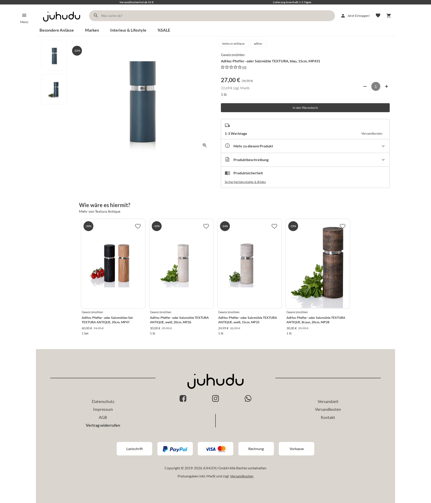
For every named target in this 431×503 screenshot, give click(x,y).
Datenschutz (103, 401)
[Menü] (24, 15)
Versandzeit (328, 401)
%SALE (164, 30)
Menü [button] (24, 22)
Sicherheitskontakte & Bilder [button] (245, 182)
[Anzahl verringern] (365, 86)
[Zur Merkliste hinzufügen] (138, 226)
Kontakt (328, 417)
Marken (92, 30)
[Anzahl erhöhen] (386, 86)
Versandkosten (328, 409)
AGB (103, 417)
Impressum (103, 409)
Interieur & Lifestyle (128, 30)
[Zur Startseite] (62, 25)
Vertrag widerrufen (103, 425)
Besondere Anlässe (57, 30)
